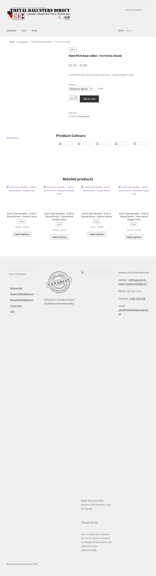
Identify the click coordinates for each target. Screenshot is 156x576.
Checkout (11, 30)
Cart (24, 30)
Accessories (22, 41)
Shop (34, 30)
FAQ (12, 311)
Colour (72, 84)
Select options (22, 234)
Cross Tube (16, 305)
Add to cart (89, 98)
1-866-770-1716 (137, 298)
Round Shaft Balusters (21, 299)
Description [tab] (12, 137)
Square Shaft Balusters (22, 293)
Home (11, 41)
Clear (100, 88)
